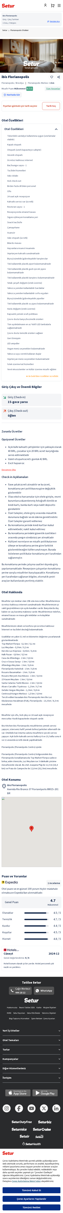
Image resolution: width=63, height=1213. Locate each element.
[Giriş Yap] (46, 5)
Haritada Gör (13, 94)
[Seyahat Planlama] (53, 5)
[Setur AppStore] (18, 1092)
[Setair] (24, 1138)
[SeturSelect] (39, 1138)
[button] (53, 21)
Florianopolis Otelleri (19, 30)
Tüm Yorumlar (53, 88)
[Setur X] (44, 1108)
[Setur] (8, 6)
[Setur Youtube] (31, 1108)
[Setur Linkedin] (56, 1108)
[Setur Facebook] (19, 1108)
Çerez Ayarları (49, 1018)
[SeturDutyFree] (22, 1124)
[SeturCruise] (42, 1131)
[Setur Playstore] (45, 1092)
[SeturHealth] (31, 1145)
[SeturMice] (19, 1131)
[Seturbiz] (45, 1124)
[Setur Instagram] (7, 1108)
